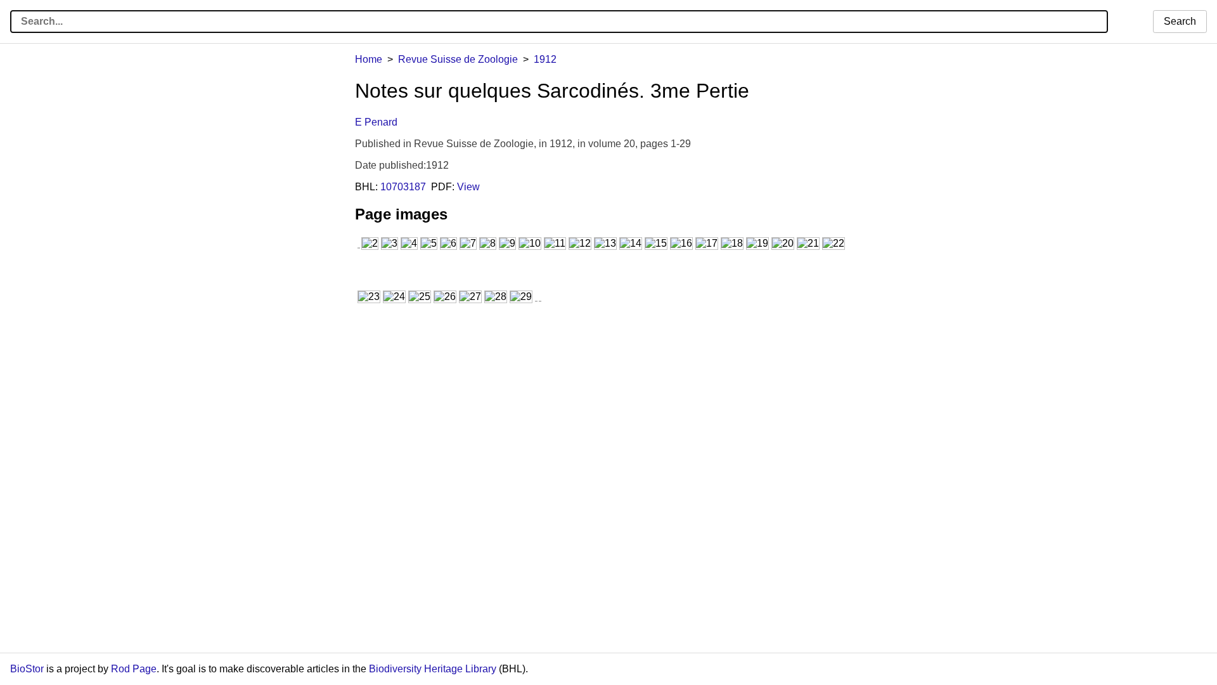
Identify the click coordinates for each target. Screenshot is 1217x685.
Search (1180, 21)
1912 (545, 59)
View (468, 186)
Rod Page (134, 668)
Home (368, 59)
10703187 (403, 186)
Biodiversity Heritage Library (432, 668)
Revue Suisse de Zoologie (458, 59)
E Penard (376, 122)
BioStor (27, 668)
